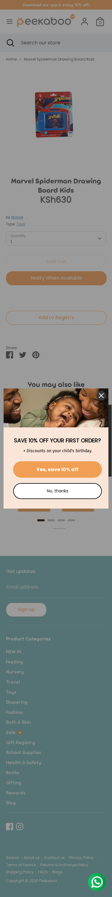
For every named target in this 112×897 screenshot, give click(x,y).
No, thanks (57, 491)
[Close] (101, 395)
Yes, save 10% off (57, 469)
